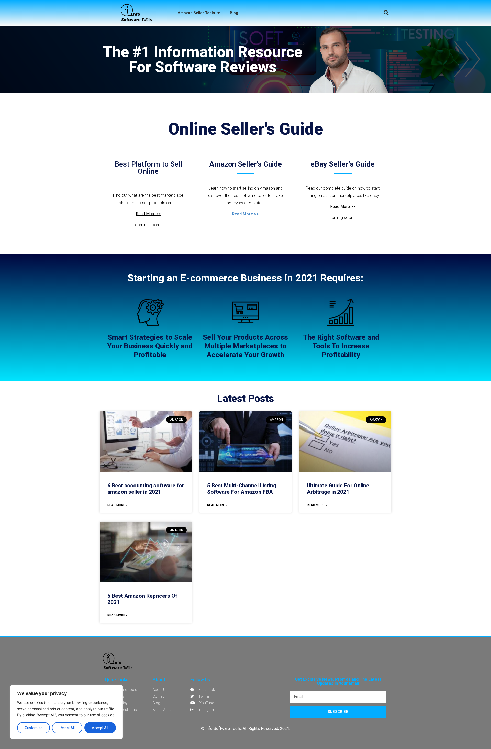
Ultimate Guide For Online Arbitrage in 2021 (338, 488)
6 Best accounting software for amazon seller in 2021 (145, 488)
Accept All (100, 728)
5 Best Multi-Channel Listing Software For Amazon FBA (241, 488)
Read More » (117, 505)
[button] (386, 13)
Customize (33, 728)
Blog (234, 12)
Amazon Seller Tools (196, 12)
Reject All (67, 728)
